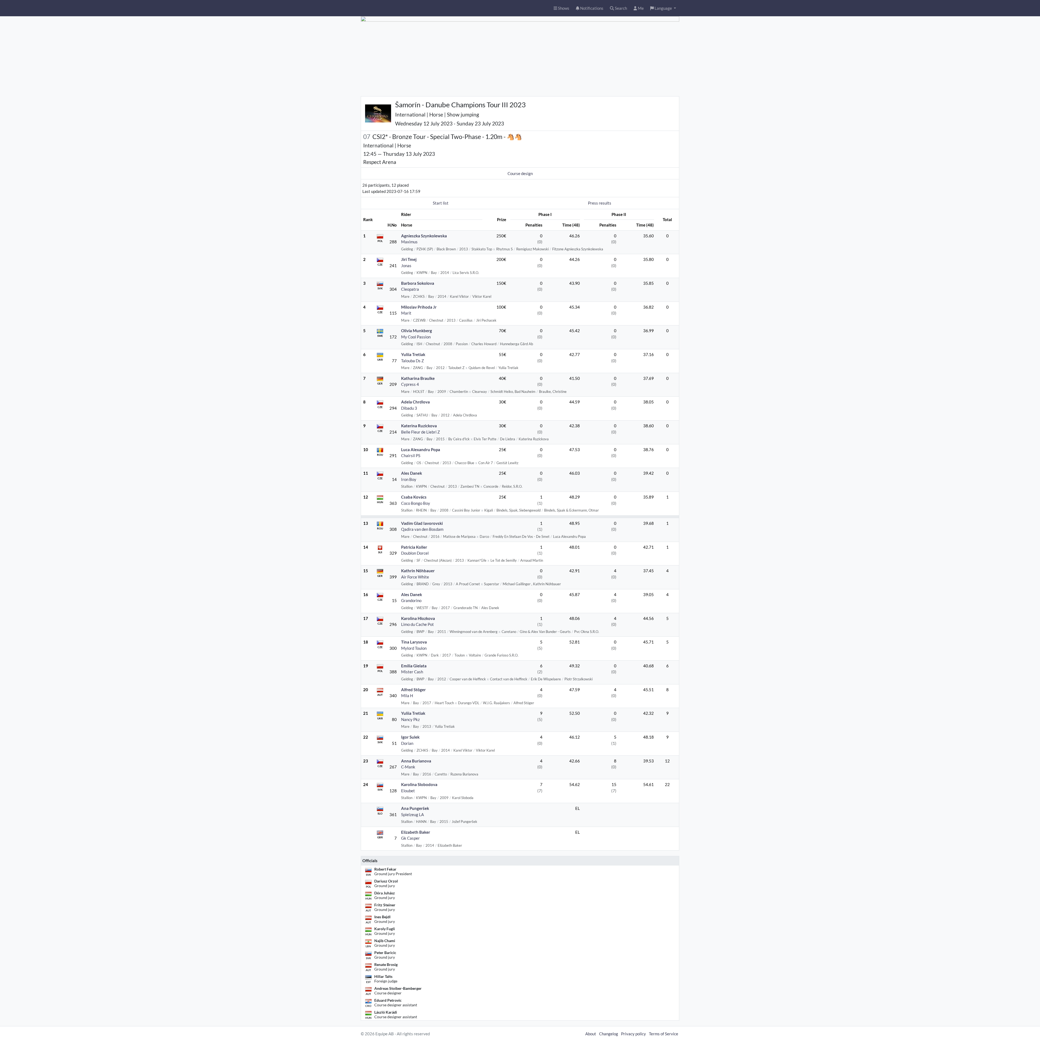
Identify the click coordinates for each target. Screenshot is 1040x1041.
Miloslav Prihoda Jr (419, 307)
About (590, 1033)
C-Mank (408, 766)
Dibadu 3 (409, 408)
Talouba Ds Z (412, 360)
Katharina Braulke (418, 378)
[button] (663, 8)
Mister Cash (412, 671)
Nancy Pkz (410, 719)
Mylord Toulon (414, 648)
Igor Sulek (410, 737)
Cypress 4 (410, 384)
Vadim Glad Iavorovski (422, 523)
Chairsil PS (410, 455)
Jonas (406, 265)
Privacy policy (633, 1033)
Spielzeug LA (412, 814)
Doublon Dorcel (415, 553)
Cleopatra (410, 289)
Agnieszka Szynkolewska (424, 235)
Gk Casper (410, 838)
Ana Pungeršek (415, 808)
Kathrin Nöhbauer (418, 570)
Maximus (409, 241)
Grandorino (411, 600)
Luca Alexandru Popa (420, 449)
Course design (520, 173)
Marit (406, 313)
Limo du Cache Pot (417, 624)
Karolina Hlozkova (418, 618)
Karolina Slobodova (419, 784)
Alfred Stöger (413, 689)
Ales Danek (411, 473)
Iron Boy (408, 479)
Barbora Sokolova (417, 283)
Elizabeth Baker (415, 832)
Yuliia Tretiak (413, 354)
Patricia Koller (414, 547)
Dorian (407, 743)
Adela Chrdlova (415, 401)
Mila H (407, 695)
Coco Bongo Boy (415, 503)
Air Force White (415, 576)
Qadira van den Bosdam (422, 529)
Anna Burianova (416, 760)
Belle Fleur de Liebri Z (420, 431)
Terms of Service (663, 1033)
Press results (599, 203)
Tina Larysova (414, 641)
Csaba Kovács (414, 496)
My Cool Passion (416, 336)
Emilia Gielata (414, 665)
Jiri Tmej (409, 259)
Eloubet (408, 790)
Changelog (608, 1033)
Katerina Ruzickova (419, 425)
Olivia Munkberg (416, 330)
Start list (440, 203)
